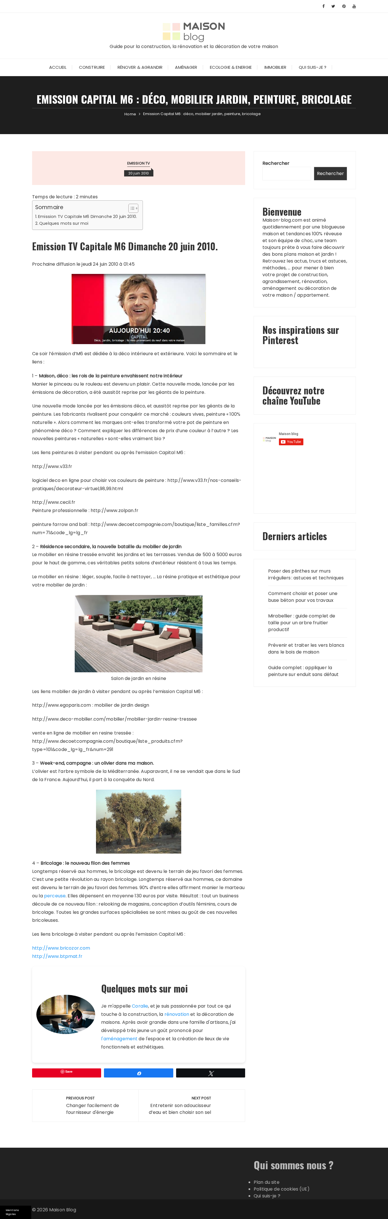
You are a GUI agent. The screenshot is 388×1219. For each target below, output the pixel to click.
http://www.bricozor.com (61, 948)
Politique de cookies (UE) (282, 1189)
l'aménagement (119, 1038)
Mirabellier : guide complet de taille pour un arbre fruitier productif (301, 623)
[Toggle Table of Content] (130, 208)
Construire (92, 67)
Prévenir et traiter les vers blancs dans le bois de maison (306, 648)
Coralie (140, 1006)
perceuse (55, 896)
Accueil (57, 67)
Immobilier (275, 67)
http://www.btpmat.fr (57, 956)
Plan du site (266, 1182)
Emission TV (138, 163)
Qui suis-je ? (312, 67)
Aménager (186, 67)
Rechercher (276, 163)
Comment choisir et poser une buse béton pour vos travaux (302, 597)
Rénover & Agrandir (140, 67)
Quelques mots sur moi (63, 223)
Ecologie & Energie (231, 67)
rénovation (176, 1014)
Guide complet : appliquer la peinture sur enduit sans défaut (303, 671)
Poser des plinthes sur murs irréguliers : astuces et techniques (306, 574)
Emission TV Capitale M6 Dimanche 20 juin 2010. (87, 216)
